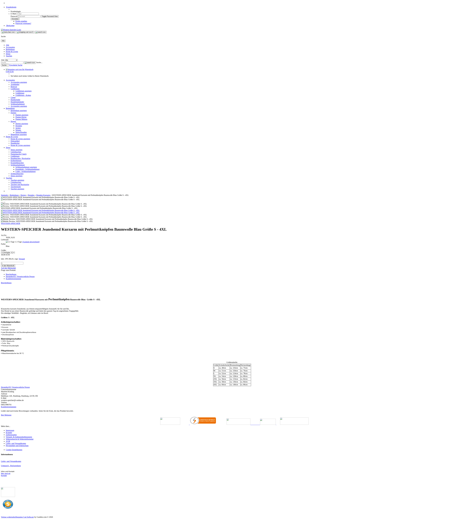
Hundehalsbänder (17, 102)
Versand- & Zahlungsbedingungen (19, 437)
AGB (8, 441)
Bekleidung (10, 49)
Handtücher (15, 143)
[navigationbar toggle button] (8, 32)
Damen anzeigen (21, 115)
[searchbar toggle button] (41, 32)
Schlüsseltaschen (17, 174)
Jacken (18, 128)
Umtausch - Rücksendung (11, 466)
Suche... (39, 62)
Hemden (18, 126)
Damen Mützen (21, 119)
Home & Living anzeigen (20, 139)
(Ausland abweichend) (31, 242)
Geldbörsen (15, 89)
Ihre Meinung (6, 415)
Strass (8, 54)
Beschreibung (11, 274)
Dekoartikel (15, 141)
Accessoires (10, 47)
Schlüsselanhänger (18, 104)
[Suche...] (30, 62)
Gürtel (13, 97)
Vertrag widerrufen (8, 517)
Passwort (14, 16)
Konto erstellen (21, 21)
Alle (7, 45)
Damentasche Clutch (18, 154)
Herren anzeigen (21, 124)
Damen (13, 113)
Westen (18, 130)
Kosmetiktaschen (17, 163)
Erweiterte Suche (15, 65)
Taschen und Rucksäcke (20, 184)
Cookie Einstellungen (14, 450)
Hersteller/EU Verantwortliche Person (20, 276)
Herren (13, 121)
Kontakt (9, 433)
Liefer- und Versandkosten (16, 443)
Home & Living (12, 52)
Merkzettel (10, 26)
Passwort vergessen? (23, 23)
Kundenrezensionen (13, 279)
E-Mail (13, 14)
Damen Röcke (20, 117)
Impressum (10, 430)
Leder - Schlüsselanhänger (25, 171)
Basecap (14, 87)
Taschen (9, 56)
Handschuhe (15, 100)
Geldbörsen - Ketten (23, 95)
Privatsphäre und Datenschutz (17, 446)
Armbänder (15, 84)
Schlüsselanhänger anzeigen (26, 167)
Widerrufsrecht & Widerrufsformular (19, 439)
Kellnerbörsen (16, 161)
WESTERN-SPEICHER (10, 223)
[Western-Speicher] (11, 30)
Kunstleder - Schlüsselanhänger (27, 169)
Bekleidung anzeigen (19, 111)
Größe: (3, 250)
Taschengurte (16, 187)
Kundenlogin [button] (11, 7)
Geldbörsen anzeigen (23, 91)
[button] (2, 202)
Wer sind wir (5, 473)
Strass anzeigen (16, 150)
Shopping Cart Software (24, 517)
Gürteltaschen (16, 152)
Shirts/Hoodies (21, 132)
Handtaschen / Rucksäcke (20, 158)
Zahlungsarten (11, 435)
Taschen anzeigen (17, 180)
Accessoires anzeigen (19, 82)
